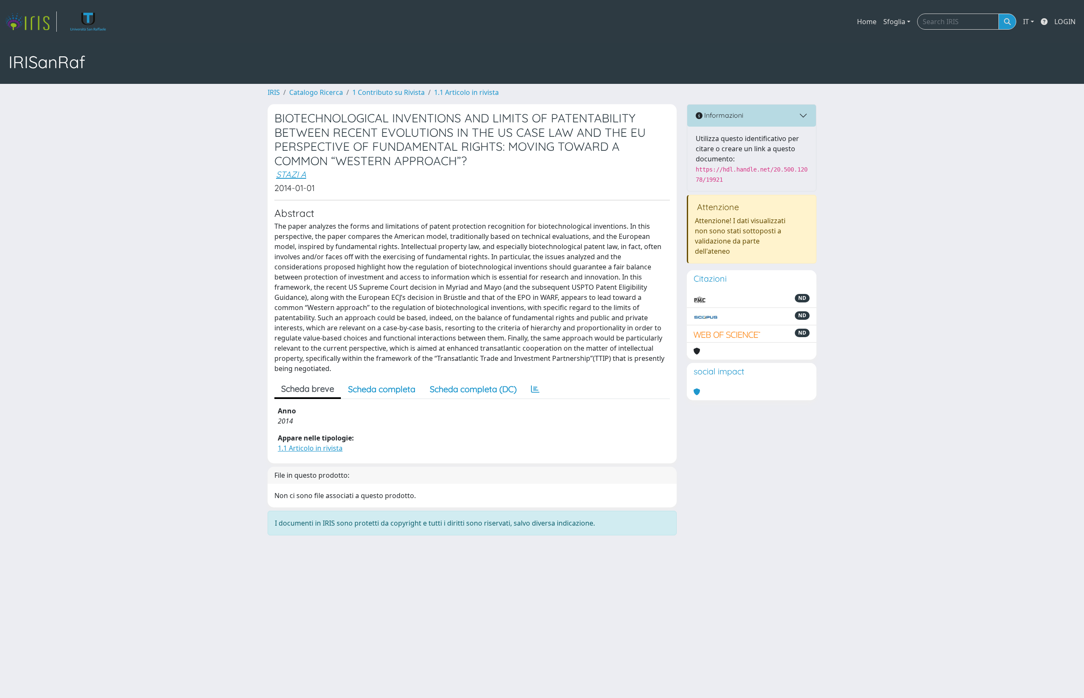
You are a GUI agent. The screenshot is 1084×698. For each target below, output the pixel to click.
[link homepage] (31, 21)
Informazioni (722, 115)
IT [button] (1026, 21)
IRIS (274, 92)
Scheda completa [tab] (381, 389)
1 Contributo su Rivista (388, 92)
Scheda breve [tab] (307, 388)
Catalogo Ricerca (316, 92)
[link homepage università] (88, 21)
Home (867, 21)
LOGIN (1065, 21)
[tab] (535, 389)
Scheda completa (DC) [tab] (473, 389)
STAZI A (291, 174)
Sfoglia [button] (894, 21)
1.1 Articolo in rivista (466, 92)
